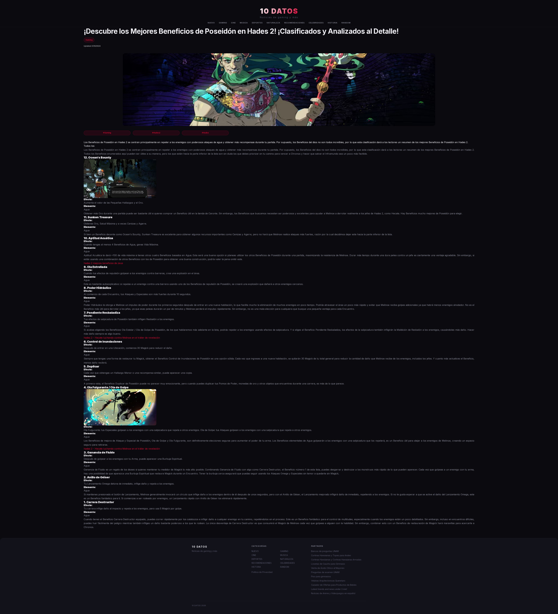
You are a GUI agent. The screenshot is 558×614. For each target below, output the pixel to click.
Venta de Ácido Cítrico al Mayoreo (327, 568)
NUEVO (211, 23)
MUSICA (244, 23)
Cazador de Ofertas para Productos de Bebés (333, 585)
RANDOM (345, 23)
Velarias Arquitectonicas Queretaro (328, 580)
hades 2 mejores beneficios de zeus (103, 263)
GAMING (223, 23)
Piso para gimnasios (321, 576)
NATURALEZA (273, 23)
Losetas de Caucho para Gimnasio (328, 564)
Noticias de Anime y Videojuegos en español (333, 593)
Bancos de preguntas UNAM (325, 551)
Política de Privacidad (262, 572)
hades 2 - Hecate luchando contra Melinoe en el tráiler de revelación (122, 337)
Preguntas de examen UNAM (325, 572)
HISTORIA (332, 23)
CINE (233, 23)
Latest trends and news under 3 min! (329, 589)
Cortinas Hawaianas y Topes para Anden (331, 555)
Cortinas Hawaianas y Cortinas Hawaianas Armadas (336, 559)
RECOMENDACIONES (294, 23)
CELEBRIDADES (316, 23)
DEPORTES (257, 23)
